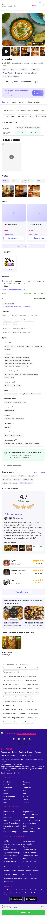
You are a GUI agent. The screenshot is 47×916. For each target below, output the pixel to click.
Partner (21, 874)
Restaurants (6, 752)
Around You (27, 867)
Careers (34, 878)
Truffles (6, 841)
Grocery (30, 752)
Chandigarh (27, 785)
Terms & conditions (13, 466)
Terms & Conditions (32, 871)
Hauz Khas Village (10, 832)
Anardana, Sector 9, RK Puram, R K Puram (16, 697)
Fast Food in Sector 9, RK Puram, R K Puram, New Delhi (20, 684)
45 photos (39, 43)
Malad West (7, 829)
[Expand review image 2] (14, 548)
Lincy (13, 580)
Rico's (25, 858)
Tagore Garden (29, 832)
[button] (6, 51)
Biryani (13, 316)
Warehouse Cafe (29, 850)
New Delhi (7, 782)
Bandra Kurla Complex (11, 826)
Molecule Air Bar (9, 850)
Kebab (5, 316)
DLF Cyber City (9, 817)
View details (8, 234)
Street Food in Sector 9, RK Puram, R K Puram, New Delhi (21, 689)
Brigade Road (28, 812)
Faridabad (27, 788)
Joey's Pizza (7, 858)
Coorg (25, 799)
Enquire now (13, 238)
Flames (26, 847)
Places (14, 874)
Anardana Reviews (9, 714)
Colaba (26, 826)
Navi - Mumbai (9, 796)
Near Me (7, 871)
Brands (28, 874)
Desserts (17, 320)
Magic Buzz (39, 181)
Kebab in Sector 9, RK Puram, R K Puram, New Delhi (19, 676)
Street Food (33, 316)
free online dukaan (26, 733)
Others (7, 895)
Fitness (38, 752)
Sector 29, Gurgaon (30, 814)
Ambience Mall (28, 817)
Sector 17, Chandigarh (31, 820)
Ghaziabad (7, 788)
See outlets (36, 93)
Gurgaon (26, 782)
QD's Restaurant (9, 861)
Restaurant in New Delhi (11, 672)
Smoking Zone (29, 320)
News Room (8, 867)
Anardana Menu (32, 718)
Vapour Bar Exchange (11, 853)
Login (34, 5)
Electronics (5, 755)
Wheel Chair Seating (10, 324)
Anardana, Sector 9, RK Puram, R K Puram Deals (18, 701)
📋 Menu (14, 82)
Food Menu (14, 181)
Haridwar (26, 802)
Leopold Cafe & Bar (30, 856)
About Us (18, 867)
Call (42, 907)
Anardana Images (28, 722)
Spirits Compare (18, 871)
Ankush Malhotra (18, 570)
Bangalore (7, 785)
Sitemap (7, 874)
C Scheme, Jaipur (30, 823)
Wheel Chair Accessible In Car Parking (15, 328)
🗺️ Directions (26, 82)
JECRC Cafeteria (29, 853)
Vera (25, 878)
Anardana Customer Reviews (29, 714)
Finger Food (7, 320)
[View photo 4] (35, 51)
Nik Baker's (7, 847)
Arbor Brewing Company (12, 844)
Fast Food (22, 316)
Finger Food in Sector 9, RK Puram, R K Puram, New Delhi (21, 693)
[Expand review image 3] (22, 548)
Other (29, 755)
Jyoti (13, 561)
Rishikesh (6, 799)
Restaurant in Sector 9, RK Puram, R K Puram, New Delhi (21, 668)
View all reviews (22, 592)
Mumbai (26, 794)
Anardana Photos (9, 705)
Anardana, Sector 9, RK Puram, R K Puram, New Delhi (20, 709)
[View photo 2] (15, 51)
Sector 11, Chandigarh (11, 823)
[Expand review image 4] (29, 548)
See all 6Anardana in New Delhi (15, 290)
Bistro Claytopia (29, 841)
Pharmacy (21, 755)
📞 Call (5, 82)
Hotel (13, 755)
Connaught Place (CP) (31, 829)
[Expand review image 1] (7, 548)
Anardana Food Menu (10, 722)
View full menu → (39, 472)
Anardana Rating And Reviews (13, 718)
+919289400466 (39, 299)
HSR (4, 814)
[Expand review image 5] (36, 548)
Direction (41, 281)
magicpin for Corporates (13, 878)
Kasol (5, 802)
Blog (34, 867)
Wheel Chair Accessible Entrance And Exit (16, 332)
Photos (5, 180)
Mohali (5, 794)
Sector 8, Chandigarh (11, 820)
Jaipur (5, 791)
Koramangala (8, 812)
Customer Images (25, 181)
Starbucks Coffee (10, 856)
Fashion (22, 752)
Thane (25, 796)
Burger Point (27, 844)
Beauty (15, 752)
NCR (24, 791)
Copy (32, 281)
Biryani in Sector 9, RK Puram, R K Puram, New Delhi (19, 680)
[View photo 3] (25, 51)
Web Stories (8, 882)
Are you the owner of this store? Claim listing (16, 307)
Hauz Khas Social (29, 861)
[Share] (35, 82)
